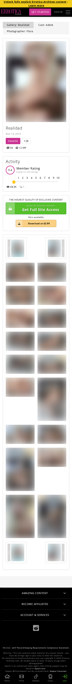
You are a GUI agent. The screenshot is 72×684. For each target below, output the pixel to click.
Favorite (13, 141)
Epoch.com (40, 668)
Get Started (40, 12)
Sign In (58, 12)
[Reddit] (36, 628)
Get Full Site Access (40, 208)
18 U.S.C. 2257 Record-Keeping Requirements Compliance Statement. (36, 648)
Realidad (14, 128)
